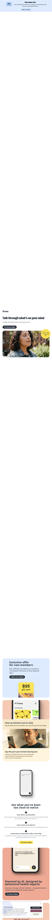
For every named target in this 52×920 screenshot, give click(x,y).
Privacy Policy (14, 915)
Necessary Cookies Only (36, 910)
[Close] (40, 903)
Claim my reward (26, 9)
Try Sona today (9, 327)
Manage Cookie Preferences (36, 914)
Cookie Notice (23, 915)
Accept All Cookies (36, 907)
